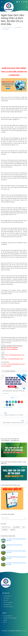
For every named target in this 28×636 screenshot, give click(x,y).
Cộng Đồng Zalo (7, 604)
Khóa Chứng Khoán (8, 602)
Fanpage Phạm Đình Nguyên (10, 618)
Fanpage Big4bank (7, 615)
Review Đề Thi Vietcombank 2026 (14, 544)
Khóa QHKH (6, 598)
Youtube (5, 620)
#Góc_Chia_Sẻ (9, 407)
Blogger (24, 630)
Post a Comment (6, 29)
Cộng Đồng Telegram (8, 606)
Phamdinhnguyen (7, 596)
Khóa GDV (5, 600)
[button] (7, 402)
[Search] (26, 7)
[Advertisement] (14, 46)
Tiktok (4, 622)
